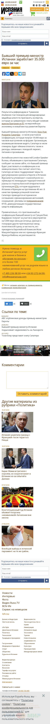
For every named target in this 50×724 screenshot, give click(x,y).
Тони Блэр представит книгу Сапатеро (20, 335)
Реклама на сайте (9, 673)
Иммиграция (29, 627)
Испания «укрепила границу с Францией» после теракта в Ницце (16, 437)
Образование (29, 643)
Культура (27, 646)
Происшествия (29, 649)
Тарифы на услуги (9, 670)
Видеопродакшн (8, 660)
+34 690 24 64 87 (11, 2)
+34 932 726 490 (23, 691)
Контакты (6, 665)
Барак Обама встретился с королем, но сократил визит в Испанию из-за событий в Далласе (16, 475)
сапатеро (21, 285)
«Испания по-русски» (14, 258)
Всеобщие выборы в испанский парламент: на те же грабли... (17, 550)
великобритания (19, 288)
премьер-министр (35, 285)
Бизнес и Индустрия (10, 619)
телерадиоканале (34, 201)
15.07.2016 (5, 410)
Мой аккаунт (7, 682)
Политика (8, 18)
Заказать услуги (42, 13)
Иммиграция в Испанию (11, 679)
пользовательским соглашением (21, 40)
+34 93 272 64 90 (11, 5)
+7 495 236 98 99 (11, 273)
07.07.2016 (5, 485)
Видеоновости (29, 619)
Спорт (4, 649)
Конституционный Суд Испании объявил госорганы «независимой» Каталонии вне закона (17, 514)
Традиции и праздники (11, 638)
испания (13, 285)
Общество (6, 651)
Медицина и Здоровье (11, 646)
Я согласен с (17, 40)
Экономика (28, 633)
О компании (37, 2)
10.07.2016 (5, 446)
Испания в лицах (30, 630)
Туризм (27, 635)
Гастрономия (7, 643)
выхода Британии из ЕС (13, 123)
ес (26, 285)
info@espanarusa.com (14, 276)
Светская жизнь (8, 622)
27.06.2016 (5, 524)
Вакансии (6, 668)
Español (47, 2)
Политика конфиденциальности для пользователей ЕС (17, 707)
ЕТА (16, 186)
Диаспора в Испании (10, 630)
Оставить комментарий (32, 393)
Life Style (5, 627)
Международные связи (33, 651)
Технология (6, 635)
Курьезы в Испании (9, 654)
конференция (7, 288)
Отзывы (5, 676)
